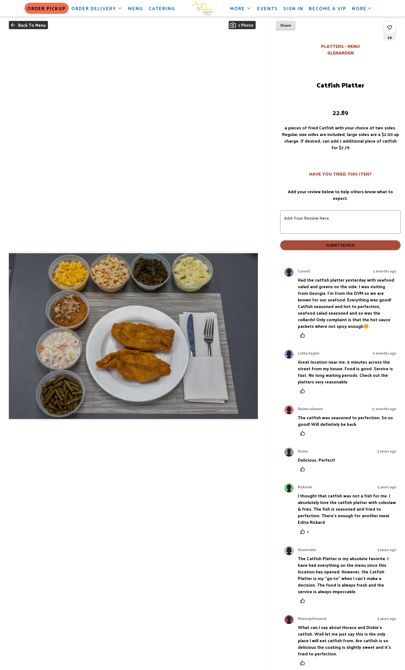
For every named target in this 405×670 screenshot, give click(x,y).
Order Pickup (46, 8)
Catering (162, 8)
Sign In (293, 8)
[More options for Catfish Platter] (389, 27)
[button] (97, 8)
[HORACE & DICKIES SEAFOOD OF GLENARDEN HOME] (202, 8)
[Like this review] (304, 335)
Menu (135, 8)
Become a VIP (327, 8)
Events (267, 8)
